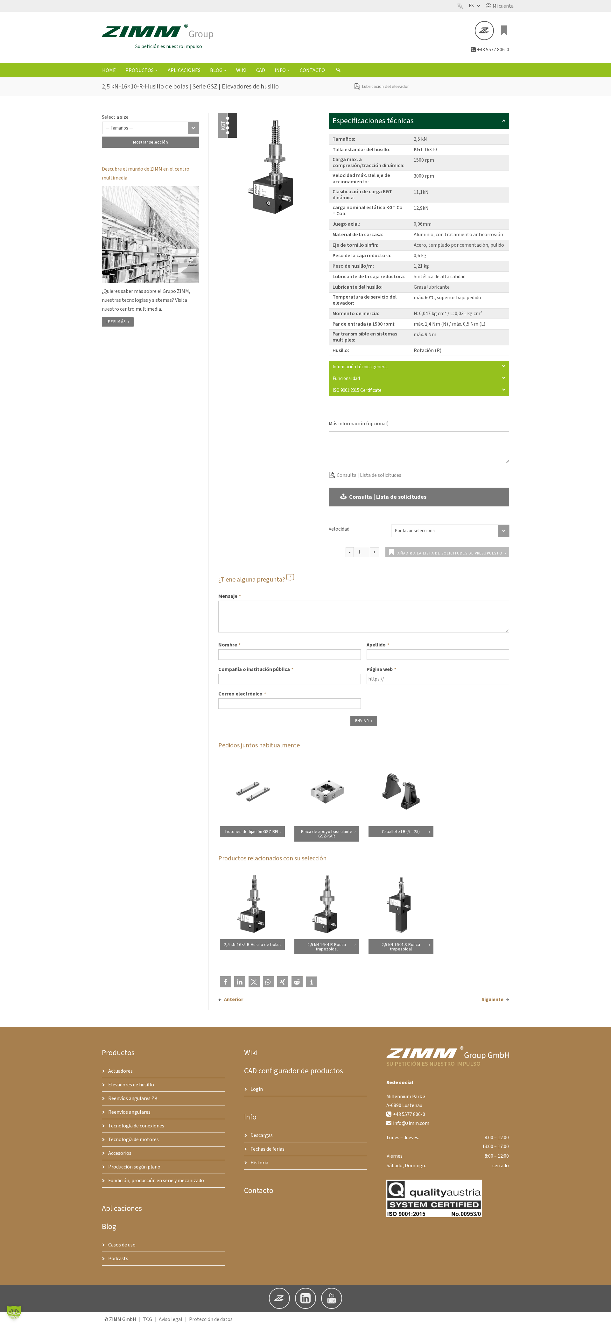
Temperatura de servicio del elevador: (365, 300)
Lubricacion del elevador (385, 86)
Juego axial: (346, 224)
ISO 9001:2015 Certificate (357, 390)
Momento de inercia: (356, 313)
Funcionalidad (346, 378)
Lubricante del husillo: (358, 287)
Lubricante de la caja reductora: (369, 276)
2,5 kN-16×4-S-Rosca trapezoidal (401, 946)
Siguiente (492, 999)
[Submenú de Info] (288, 70)
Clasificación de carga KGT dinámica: (362, 194)
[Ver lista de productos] (504, 30)
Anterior (233, 999)
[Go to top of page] (601, 1317)
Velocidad (339, 529)
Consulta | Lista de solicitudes (369, 475)
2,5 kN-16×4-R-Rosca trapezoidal (326, 946)
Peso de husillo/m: (353, 266)
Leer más (116, 322)
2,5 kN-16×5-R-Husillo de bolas (252, 944)
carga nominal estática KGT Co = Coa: (368, 210)
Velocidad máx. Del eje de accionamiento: (361, 178)
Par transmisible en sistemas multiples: (365, 336)
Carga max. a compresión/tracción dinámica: (368, 162)
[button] (500, 6)
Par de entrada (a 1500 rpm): (364, 324)
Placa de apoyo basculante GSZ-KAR (326, 834)
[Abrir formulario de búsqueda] (338, 70)
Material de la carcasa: (358, 234)
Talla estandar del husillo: (361, 149)
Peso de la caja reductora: (362, 255)
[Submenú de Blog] (225, 70)
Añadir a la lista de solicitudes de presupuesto (449, 553)
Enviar (362, 720)
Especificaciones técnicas (373, 120)
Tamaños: (344, 139)
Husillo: (341, 350)
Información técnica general (360, 367)
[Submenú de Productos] (156, 70)
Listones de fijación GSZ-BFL (252, 832)
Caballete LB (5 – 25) (401, 832)
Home (109, 70)
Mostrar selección (150, 142)
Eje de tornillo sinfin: (355, 245)
